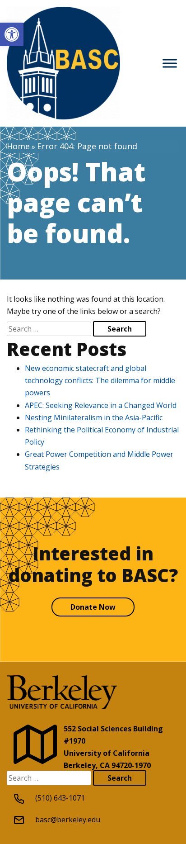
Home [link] (18, 146)
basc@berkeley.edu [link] (67, 820)
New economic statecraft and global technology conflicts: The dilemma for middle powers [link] (100, 380)
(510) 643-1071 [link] (60, 798)
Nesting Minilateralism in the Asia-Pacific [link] (94, 417)
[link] (11, 34)
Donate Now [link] (93, 607)
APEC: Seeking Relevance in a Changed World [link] (101, 405)
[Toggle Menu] (170, 63)
